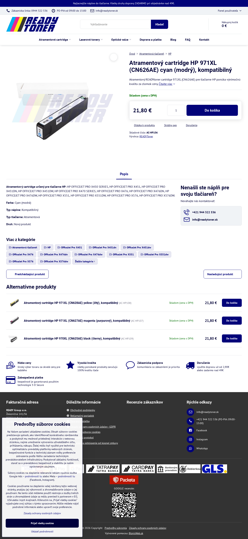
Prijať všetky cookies (42, 523)
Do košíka (212, 110)
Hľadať (159, 24)
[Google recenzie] (124, 504)
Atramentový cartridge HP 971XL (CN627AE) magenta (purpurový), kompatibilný (77, 320)
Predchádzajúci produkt (30, 274)
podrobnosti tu (33, 476)
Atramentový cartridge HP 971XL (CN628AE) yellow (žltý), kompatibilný (71, 303)
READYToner (146, 136)
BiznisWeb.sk (136, 533)
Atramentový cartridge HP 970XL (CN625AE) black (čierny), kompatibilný (72, 338)
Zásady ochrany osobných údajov (147, 528)
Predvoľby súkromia (116, 528)
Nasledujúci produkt (220, 274)
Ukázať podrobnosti (42, 531)
